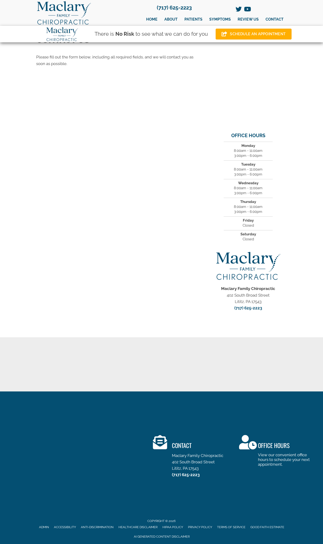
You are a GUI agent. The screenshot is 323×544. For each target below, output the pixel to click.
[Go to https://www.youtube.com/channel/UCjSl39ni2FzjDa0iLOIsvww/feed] (247, 9)
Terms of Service (231, 527)
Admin (44, 527)
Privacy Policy (200, 527)
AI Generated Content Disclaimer (162, 536)
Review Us (248, 19)
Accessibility (65, 527)
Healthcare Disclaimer (137, 527)
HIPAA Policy (172, 527)
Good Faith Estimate (267, 527)
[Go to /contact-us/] (191, 457)
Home (151, 19)
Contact (275, 19)
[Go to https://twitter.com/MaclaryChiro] (239, 9)
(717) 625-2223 (174, 7)
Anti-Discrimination (97, 527)
